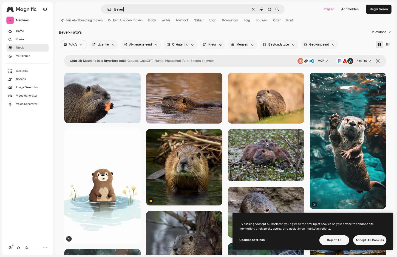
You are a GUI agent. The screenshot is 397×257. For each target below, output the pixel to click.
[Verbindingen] (10, 247)
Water (166, 20)
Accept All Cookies (370, 240)
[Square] (387, 44)
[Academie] (18, 247)
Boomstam (230, 20)
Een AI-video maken (128, 20)
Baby (152, 20)
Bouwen (261, 20)
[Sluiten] (377, 61)
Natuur (199, 20)
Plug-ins (362, 61)
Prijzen (328, 9)
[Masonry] (379, 44)
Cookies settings (252, 240)
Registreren (379, 9)
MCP (321, 61)
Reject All (334, 240)
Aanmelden (350, 9)
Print (289, 20)
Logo (212, 20)
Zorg (247, 20)
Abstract (182, 20)
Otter (277, 20)
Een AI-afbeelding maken (84, 20)
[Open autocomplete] (107, 9)
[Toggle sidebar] (45, 9)
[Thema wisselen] (26, 247)
